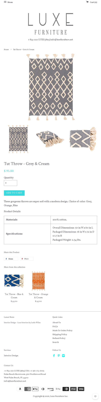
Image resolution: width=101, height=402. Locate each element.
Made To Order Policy (62, 330)
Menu (10, 2)
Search (55, 342)
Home (6, 49)
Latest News (9, 317)
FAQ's (55, 326)
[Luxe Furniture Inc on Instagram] (63, 356)
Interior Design (11, 355)
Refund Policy (58, 338)
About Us (56, 322)
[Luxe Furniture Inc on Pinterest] (58, 356)
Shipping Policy (59, 334)
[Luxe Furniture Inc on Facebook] (53, 356)
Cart (93, 2)
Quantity (9, 177)
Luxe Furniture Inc (59, 396)
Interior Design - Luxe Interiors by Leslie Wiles (22, 322)
